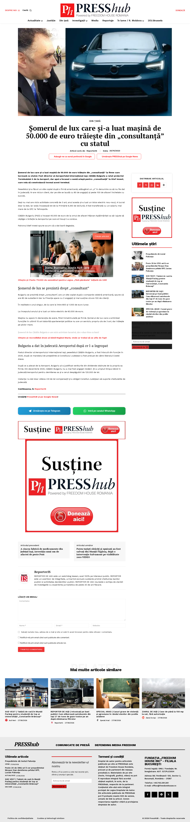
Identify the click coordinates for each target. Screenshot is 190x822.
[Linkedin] (157, 185)
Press (30, 397)
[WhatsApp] (151, 185)
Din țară (95, 121)
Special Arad (104, 720)
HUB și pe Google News (45, 397)
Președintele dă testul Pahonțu (20, 761)
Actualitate (10, 775)
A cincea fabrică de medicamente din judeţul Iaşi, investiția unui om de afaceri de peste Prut (42, 551)
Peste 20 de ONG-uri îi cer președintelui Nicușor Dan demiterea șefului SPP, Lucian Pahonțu (159, 267)
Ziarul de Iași (151, 718)
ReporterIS (92, 151)
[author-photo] (6, 720)
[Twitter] (145, 185)
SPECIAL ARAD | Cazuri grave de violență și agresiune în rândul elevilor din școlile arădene (159, 313)
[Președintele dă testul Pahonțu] (138, 255)
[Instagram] (154, 794)
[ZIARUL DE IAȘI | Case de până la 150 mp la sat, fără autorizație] (163, 693)
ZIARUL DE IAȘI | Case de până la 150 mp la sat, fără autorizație (163, 712)
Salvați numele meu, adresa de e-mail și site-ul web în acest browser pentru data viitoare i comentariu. (66, 632)
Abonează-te (139, 347)
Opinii (7, 764)
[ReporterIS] (24, 578)
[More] (163, 185)
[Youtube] (175, 794)
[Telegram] (161, 794)
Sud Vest (12, 720)
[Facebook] (139, 185)
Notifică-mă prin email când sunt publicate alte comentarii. (45, 637)
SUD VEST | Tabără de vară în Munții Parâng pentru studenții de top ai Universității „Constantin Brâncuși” (159, 281)
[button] (27, 10)
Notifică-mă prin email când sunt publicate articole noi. (43, 643)
